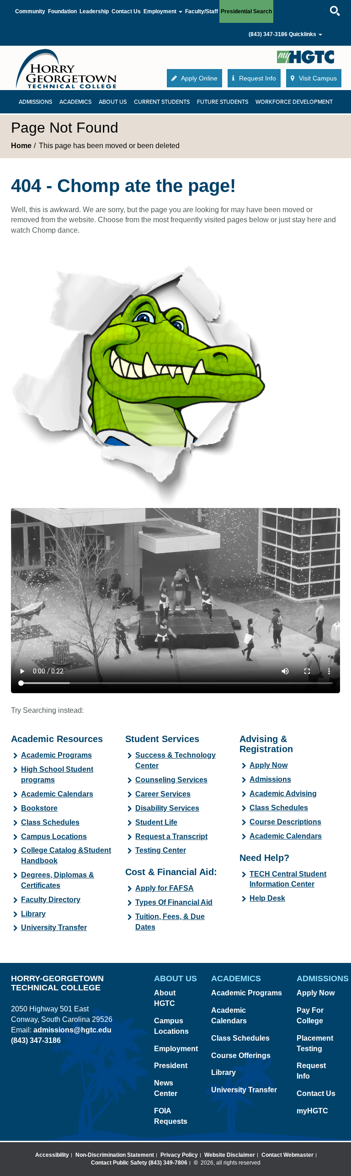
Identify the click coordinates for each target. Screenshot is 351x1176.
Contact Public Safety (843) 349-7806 (139, 1163)
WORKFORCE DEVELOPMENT (294, 102)
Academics (75, 102)
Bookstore (39, 808)
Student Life (156, 822)
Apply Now (268, 765)
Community (30, 11)
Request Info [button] (256, 78)
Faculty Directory (50, 899)
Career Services (163, 794)
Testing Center (160, 850)
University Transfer (54, 927)
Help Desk (267, 898)
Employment (176, 1049)
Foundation (62, 11)
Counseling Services (171, 780)
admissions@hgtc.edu (72, 1030)
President (170, 1065)
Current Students (162, 102)
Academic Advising (283, 793)
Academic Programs (56, 755)
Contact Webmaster (287, 1155)
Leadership (94, 11)
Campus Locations (54, 836)
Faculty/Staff (201, 11)
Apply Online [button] (199, 78)
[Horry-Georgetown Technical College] (66, 68)
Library (33, 914)
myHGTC (312, 1111)
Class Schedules (50, 822)
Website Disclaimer (229, 1155)
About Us (113, 102)
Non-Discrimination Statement (114, 1155)
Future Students (222, 102)
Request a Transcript (171, 836)
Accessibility (52, 1155)
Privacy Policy (179, 1155)
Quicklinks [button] (303, 34)
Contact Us (126, 11)
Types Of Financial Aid (174, 902)
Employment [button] (161, 11)
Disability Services (167, 808)
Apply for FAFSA (164, 888)
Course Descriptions (285, 822)
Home (21, 146)
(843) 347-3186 (268, 34)
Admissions (35, 102)
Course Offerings (241, 1055)
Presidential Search (246, 11)
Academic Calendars (57, 794)
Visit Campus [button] (317, 78)
